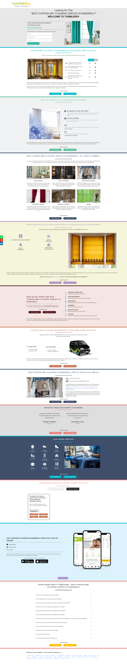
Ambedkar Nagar (30, 655)
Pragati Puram (67, 656)
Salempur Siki (41, 658)
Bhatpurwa (53, 655)
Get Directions (34, 514)
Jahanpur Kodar (49, 656)
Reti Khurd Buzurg (93, 656)
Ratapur (86, 656)
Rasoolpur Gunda (79, 656)
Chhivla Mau (74, 655)
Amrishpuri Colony (39, 655)
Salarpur (34, 658)
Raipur (73, 656)
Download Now (63, 578)
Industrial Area (35, 656)
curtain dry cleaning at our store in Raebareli (81, 388)
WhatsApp (43, 516)
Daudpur (80, 655)
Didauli (85, 655)
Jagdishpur (42, 656)
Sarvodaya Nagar (49, 658)
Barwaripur (47, 655)
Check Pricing (43, 514)
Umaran (67, 658)
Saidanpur (29, 658)
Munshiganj (60, 656)
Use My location (73, 489)
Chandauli (68, 655)
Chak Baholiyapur (60, 655)
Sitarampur (56, 658)
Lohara (55, 656)
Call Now (34, 516)
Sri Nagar (62, 658)
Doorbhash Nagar (92, 655)
